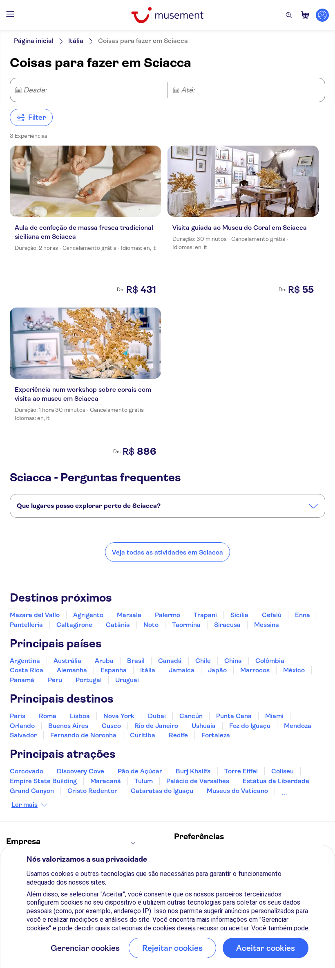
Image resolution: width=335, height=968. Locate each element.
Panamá (22, 680)
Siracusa (227, 625)
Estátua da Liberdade (276, 781)
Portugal (89, 680)
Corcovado (26, 771)
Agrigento (88, 615)
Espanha (113, 670)
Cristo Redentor (92, 791)
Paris (17, 716)
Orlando (22, 726)
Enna (302, 615)
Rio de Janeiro (156, 726)
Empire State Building (43, 781)
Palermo (167, 615)
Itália (75, 41)
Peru (55, 680)
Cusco (111, 726)
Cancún (191, 716)
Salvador (23, 735)
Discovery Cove (80, 771)
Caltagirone (74, 625)
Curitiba (142, 735)
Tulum (143, 781)
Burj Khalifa (193, 771)
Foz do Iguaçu (249, 726)
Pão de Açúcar (140, 771)
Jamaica (181, 670)
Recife (178, 735)
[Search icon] (289, 15)
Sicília (239, 615)
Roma (47, 716)
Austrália (67, 661)
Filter (37, 117)
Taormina (186, 625)
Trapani (205, 615)
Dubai (157, 716)
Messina (266, 625)
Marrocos (255, 670)
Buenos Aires (68, 726)
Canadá (170, 661)
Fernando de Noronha (83, 735)
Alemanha (72, 670)
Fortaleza (215, 735)
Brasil (136, 661)
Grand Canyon (32, 791)
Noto (151, 625)
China (233, 661)
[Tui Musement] (167, 15)
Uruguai (127, 680)
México (294, 670)
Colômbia (269, 661)
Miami (274, 716)
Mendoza (297, 726)
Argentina (25, 661)
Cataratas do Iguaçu (162, 791)
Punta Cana (234, 716)
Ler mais (24, 805)
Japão (217, 670)
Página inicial (34, 41)
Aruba (104, 661)
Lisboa (80, 716)
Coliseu (282, 771)
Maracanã (105, 781)
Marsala (129, 615)
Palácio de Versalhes (197, 781)
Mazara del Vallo (35, 615)
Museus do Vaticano (237, 791)
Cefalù (271, 615)
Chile (203, 661)
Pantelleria (26, 625)
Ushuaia (204, 726)
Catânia (118, 625)
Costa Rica (26, 670)
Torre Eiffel (241, 771)
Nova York (118, 716)
